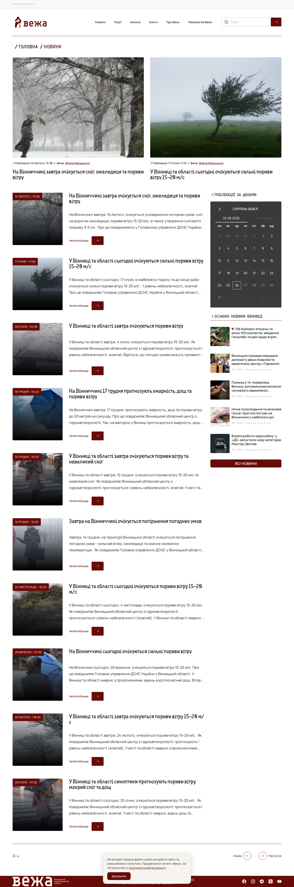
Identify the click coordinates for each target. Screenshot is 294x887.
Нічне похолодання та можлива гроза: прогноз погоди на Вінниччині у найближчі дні (256, 413)
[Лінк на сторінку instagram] (253, 881)
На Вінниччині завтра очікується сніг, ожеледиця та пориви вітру (78, 174)
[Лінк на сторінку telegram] (262, 881)
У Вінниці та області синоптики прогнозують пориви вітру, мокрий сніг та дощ (132, 784)
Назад (237, 856)
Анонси (135, 22)
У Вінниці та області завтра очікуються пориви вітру (126, 325)
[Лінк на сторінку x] (271, 881)
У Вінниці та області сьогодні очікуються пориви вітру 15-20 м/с (135, 589)
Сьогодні (265, 218)
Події (117, 22)
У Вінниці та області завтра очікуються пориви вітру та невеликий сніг (129, 459)
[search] (276, 22)
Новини (100, 22)
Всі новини (246, 463)
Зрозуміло (119, 876)
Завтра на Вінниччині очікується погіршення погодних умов (135, 521)
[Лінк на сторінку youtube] (279, 881)
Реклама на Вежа (200, 22)
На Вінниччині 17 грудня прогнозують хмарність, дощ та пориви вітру (130, 394)
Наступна (274, 856)
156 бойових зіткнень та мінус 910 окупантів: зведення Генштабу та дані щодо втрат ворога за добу (255, 333)
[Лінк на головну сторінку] (31, 22)
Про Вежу (173, 22)
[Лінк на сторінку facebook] (244, 881)
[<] (220, 209)
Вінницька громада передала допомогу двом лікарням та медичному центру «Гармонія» (256, 359)
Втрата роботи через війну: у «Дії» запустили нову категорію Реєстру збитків (256, 440)
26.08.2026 (231, 218)
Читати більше (78, 240)
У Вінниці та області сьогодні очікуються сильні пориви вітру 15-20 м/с (211, 174)
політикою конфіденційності (147, 868)
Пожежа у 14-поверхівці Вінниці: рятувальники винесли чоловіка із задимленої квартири (256, 388)
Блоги (153, 22)
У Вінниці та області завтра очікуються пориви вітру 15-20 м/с (136, 719)
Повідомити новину (24, 4)
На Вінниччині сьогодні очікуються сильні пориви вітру (130, 651)
